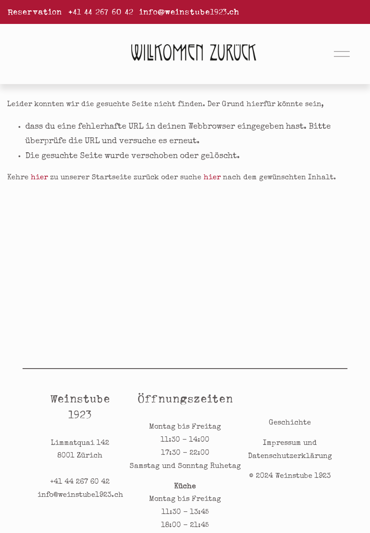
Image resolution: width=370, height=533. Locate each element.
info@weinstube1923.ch (189, 11)
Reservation (34, 11)
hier (39, 178)
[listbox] (50, 54)
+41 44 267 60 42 (100, 11)
